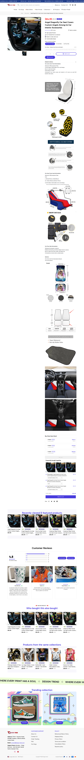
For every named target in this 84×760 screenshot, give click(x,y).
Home (22, 13)
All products (27, 13)
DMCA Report (20, 756)
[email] (17, 743)
